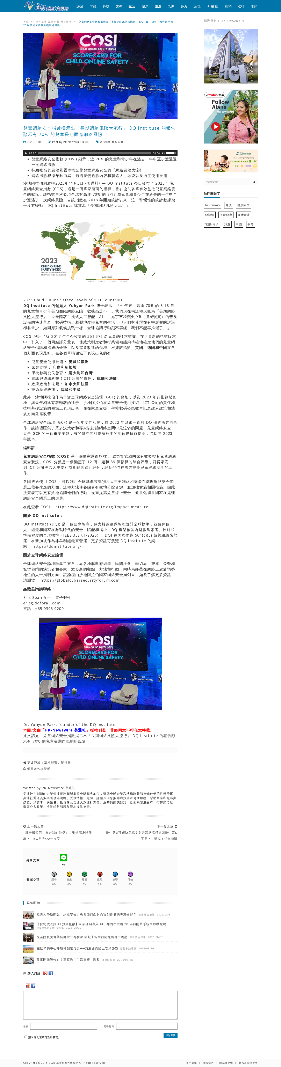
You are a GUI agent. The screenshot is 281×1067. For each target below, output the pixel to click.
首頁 (26, 21)
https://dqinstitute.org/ (56, 546)
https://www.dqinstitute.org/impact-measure (101, 506)
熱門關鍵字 (212, 194)
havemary (212, 205)
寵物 (228, 6)
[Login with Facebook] (51, 973)
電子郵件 (108, 1026)
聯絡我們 (208, 1063)
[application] (100, 153)
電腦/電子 (212, 224)
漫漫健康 (226, 215)
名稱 (26, 1026)
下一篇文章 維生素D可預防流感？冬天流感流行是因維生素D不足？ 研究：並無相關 (141, 832)
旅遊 (158, 6)
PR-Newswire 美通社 (76, 142)
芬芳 (184, 6)
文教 (119, 6)
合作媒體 (41, 21)
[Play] (26, 153)
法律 (241, 6)
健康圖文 (243, 205)
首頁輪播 (66, 21)
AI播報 (212, 6)
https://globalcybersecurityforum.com (79, 580)
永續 (254, 6)
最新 (50, 21)
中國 (239, 224)
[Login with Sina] (45, 973)
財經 (93, 6)
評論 (80, 6)
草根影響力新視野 (57, 762)
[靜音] (163, 153)
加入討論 (34, 973)
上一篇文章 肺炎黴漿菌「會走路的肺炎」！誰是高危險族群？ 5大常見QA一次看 (57, 832)
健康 (145, 6)
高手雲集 (191, 1063)
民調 (171, 6)
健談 (228, 205)
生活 (132, 6)
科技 (106, 6)
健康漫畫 (244, 215)
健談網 (210, 215)
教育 (250, 224)
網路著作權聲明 (38, 769)
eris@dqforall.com (41, 603)
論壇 (197, 6)
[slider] (171, 152)
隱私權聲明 (226, 1063)
